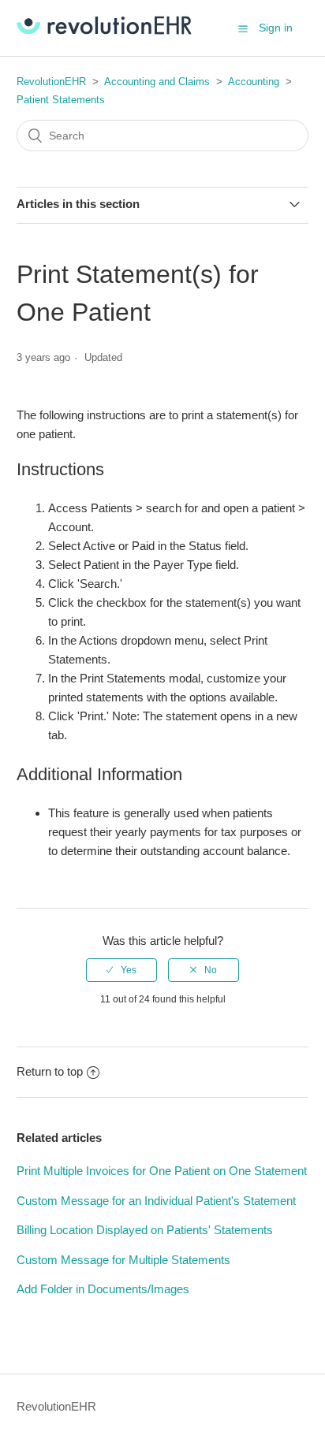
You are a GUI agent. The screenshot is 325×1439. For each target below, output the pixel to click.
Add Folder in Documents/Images (103, 1289)
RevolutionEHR (51, 81)
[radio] (121, 970)
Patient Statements (61, 100)
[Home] (104, 30)
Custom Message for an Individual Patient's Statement (156, 1200)
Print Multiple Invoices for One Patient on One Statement (162, 1170)
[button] (243, 28)
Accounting (253, 81)
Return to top (50, 1071)
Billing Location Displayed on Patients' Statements (145, 1229)
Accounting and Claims (157, 81)
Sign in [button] (276, 27)
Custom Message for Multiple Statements (123, 1259)
